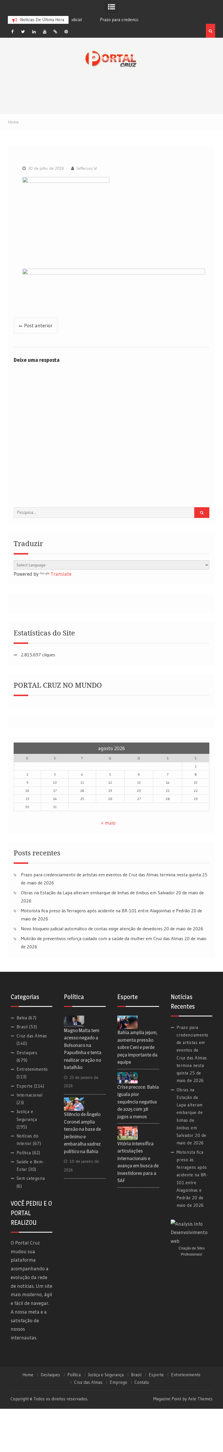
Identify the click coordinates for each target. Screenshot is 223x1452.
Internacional (30, 1095)
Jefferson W (86, 168)
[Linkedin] (34, 31)
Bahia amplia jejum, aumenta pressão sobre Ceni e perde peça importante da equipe (137, 1047)
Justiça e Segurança (106, 1374)
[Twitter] (23, 31)
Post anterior (38, 325)
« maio (108, 823)
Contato (141, 1382)
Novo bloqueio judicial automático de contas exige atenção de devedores (92, 928)
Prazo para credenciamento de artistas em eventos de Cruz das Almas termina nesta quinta (111, 874)
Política (24, 1152)
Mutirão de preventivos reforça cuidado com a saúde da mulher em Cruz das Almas (102, 938)
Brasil (22, 1027)
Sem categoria (31, 1178)
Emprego (118, 1382)
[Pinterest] (66, 31)
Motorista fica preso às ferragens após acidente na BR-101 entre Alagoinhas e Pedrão (105, 910)
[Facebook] (12, 31)
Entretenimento (32, 1069)
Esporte (25, 1086)
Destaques (27, 1052)
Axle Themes (200, 1399)
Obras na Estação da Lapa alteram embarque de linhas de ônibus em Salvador (98, 892)
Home (27, 1374)
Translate (61, 574)
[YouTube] (44, 31)
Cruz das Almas (32, 1036)
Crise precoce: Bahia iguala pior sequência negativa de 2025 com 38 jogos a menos (138, 1101)
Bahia (22, 1018)
